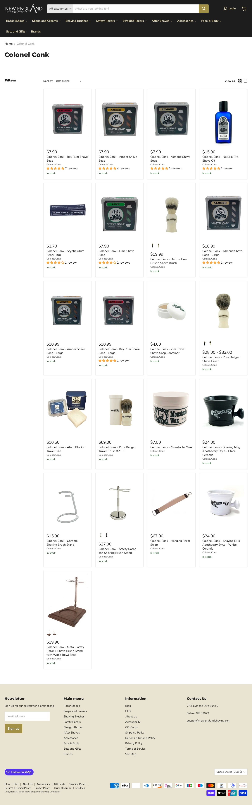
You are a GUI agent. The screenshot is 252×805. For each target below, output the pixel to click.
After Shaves (161, 21)
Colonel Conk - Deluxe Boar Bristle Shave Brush (168, 261)
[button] (230, 8)
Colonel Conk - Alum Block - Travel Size (65, 449)
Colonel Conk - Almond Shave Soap (170, 159)
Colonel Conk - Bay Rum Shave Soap (67, 159)
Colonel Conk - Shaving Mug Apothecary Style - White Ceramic (221, 545)
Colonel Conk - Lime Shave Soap (116, 253)
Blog (128, 706)
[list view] (244, 81)
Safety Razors (106, 21)
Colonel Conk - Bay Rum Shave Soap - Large (119, 351)
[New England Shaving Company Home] (24, 9)
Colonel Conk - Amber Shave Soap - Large (65, 351)
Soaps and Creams (45, 21)
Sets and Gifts (15, 32)
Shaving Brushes (77, 21)
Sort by (48, 81)
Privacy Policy (133, 743)
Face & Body (210, 21)
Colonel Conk (53, 164)
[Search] (204, 8)
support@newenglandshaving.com (208, 720)
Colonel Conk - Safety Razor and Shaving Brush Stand (117, 551)
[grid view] (239, 81)
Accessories (185, 21)
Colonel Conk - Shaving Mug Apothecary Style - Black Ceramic (221, 451)
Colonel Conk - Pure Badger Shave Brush (220, 359)
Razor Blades (15, 21)
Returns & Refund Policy (140, 738)
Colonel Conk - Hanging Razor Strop (170, 543)
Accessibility (132, 722)
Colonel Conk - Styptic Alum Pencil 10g (65, 253)
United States (229, 772)
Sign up (13, 728)
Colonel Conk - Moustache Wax (171, 447)
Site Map (130, 754)
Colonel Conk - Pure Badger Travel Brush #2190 (117, 449)
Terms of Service (135, 749)
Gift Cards (131, 727)
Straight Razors (134, 21)
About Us (131, 716)
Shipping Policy (134, 732)
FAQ (128, 711)
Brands (36, 32)
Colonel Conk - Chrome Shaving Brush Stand (62, 543)
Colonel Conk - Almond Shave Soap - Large (222, 253)
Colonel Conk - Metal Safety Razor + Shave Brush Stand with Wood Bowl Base (65, 651)
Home (9, 43)
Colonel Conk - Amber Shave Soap (118, 159)
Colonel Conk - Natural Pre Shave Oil (220, 159)
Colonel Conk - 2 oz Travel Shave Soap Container (167, 351)
